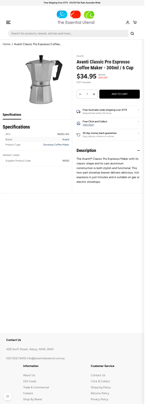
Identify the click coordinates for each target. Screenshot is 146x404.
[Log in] (127, 22)
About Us (29, 375)
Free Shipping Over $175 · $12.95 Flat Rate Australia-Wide (72, 2)
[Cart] (135, 22)
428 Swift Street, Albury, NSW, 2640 (30, 349)
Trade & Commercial (36, 387)
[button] (8, 22)
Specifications (12, 114)
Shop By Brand (32, 399)
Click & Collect (100, 381)
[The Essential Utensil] (72, 17)
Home (7, 44)
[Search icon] (132, 33)
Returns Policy (100, 393)
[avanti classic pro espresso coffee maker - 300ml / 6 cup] (41, 79)
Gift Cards (29, 381)
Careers (28, 393)
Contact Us (98, 375)
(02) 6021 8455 (16, 358)
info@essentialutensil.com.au (46, 358)
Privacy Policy (99, 399)
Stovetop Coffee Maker (56, 144)
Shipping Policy (101, 387)
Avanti (65, 139)
